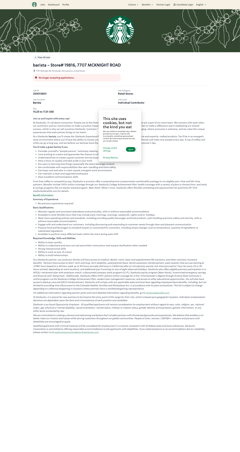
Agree (130, 149)
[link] (34, 4)
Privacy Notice (110, 157)
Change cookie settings (110, 149)
